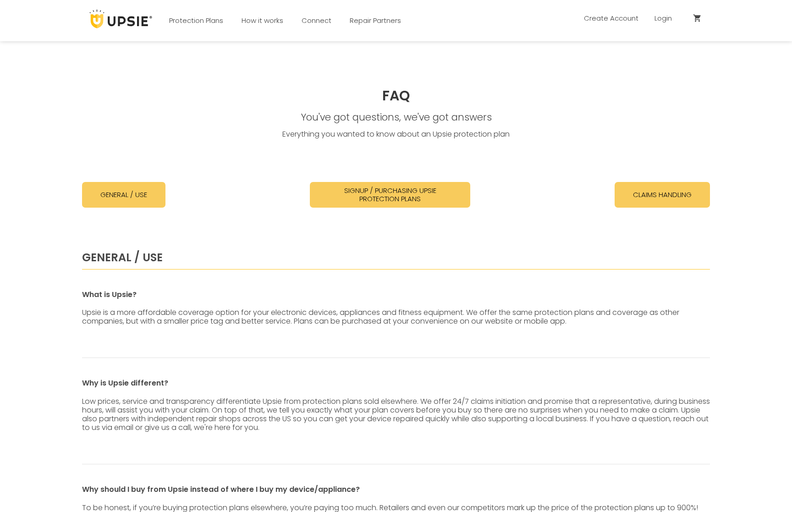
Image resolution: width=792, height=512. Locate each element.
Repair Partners (375, 20)
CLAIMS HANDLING (662, 194)
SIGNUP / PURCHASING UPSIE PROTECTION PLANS (390, 195)
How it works (262, 20)
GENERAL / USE (123, 194)
